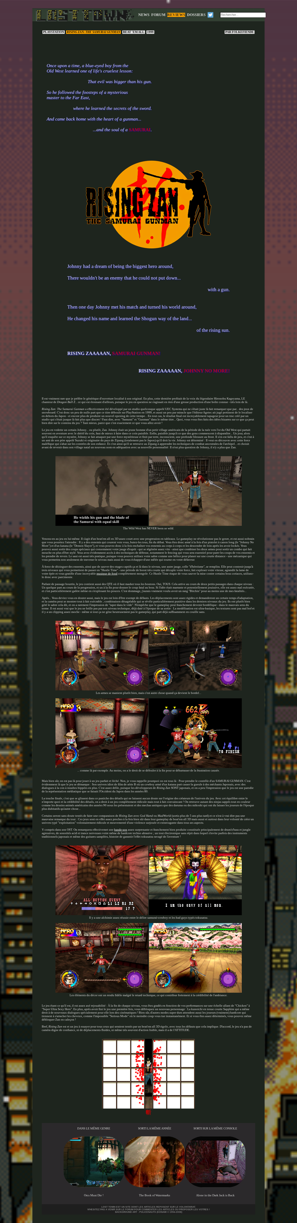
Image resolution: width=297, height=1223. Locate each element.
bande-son (120, 829)
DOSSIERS (196, 15)
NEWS (143, 15)
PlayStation (53, 32)
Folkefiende (240, 32)
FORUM (158, 15)
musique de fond (107, 573)
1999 (150, 32)
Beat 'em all (133, 32)
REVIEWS (176, 15)
